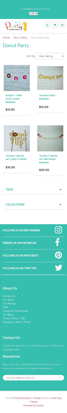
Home (6, 37)
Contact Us (9, 296)
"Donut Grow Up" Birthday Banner (48, 159)
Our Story (8, 299)
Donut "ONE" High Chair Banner (14, 98)
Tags (9, 189)
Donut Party (20, 37)
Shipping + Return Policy (17, 322)
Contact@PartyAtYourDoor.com (35, 9)
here (16, 349)
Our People (9, 303)
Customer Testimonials (15, 310)
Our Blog (8, 314)
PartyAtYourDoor (23, 398)
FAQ (5, 307)
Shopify (37, 398)
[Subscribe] (59, 378)
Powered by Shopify (33, 405)
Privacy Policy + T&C (14, 318)
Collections (15, 204)
